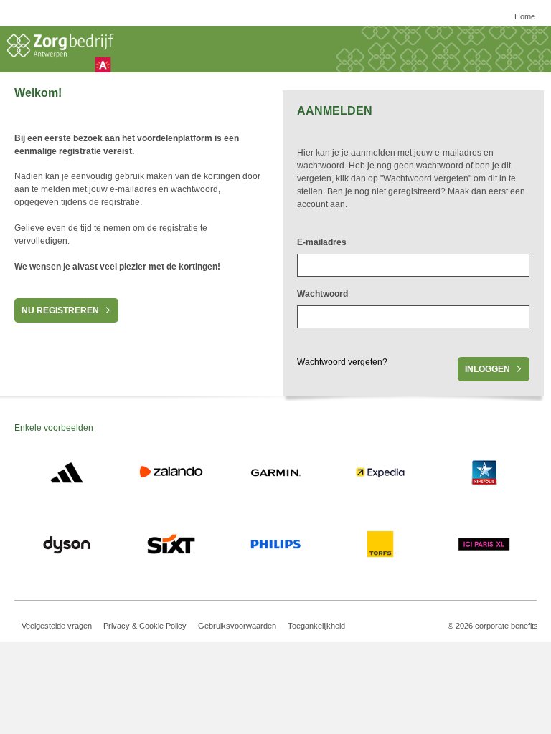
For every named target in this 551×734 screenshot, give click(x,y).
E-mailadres (322, 242)
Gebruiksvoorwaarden (237, 625)
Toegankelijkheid (316, 625)
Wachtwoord (322, 294)
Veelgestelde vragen (57, 625)
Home (524, 16)
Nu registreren (60, 310)
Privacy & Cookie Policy (145, 625)
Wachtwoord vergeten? (342, 362)
